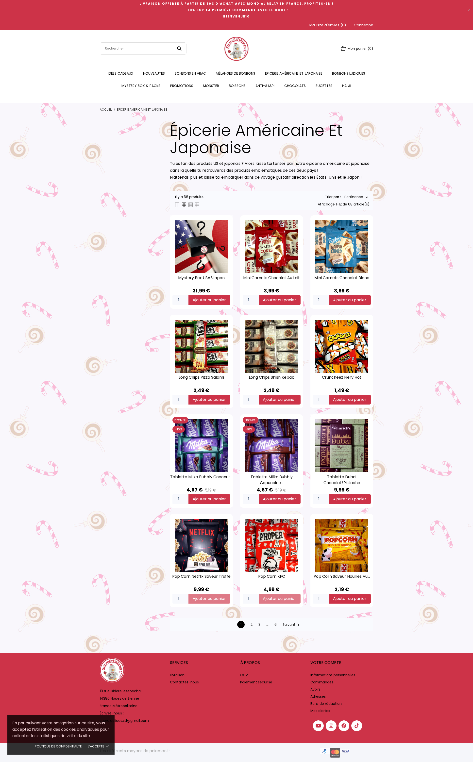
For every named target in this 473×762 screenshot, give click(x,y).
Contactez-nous (184, 682)
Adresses (318, 696)
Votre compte (325, 662)
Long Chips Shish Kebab (271, 377)
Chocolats (295, 85)
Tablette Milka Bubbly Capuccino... (272, 480)
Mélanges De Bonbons (235, 73)
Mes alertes (320, 710)
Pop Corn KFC (271, 576)
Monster (211, 85)
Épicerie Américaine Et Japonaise (293, 73)
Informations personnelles (332, 675)
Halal (347, 85)
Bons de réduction (326, 703)
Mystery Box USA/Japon (201, 278)
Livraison (177, 675)
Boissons (237, 85)
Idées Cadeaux (120, 73)
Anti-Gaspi (264, 85)
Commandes (321, 682)
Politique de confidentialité (58, 746)
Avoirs (315, 689)
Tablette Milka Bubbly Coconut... (201, 477)
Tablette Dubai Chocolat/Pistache (341, 480)
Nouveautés (154, 73)
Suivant (292, 625)
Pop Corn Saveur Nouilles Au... (342, 576)
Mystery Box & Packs (140, 85)
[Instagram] (331, 725)
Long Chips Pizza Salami (201, 377)
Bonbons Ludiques (348, 73)
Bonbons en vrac (190, 73)
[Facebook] (343, 725)
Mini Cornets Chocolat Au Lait (271, 278)
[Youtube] (318, 725)
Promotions (181, 85)
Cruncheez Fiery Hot (341, 377)
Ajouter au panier (209, 300)
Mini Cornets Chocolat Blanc (341, 278)
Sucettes (324, 85)
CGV (244, 675)
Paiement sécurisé (256, 682)
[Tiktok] (356, 725)
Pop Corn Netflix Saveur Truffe (201, 576)
